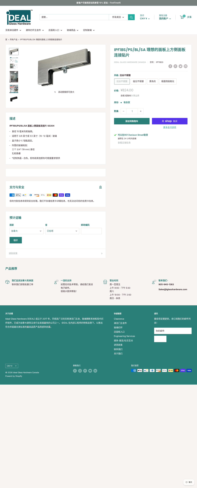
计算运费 (135, 95)
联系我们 (118, 349)
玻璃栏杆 (118, 327)
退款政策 (13, 253)
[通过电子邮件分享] (185, 66)
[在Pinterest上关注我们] (85, 371)
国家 (12, 225)
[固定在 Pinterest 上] (175, 66)
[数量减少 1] (123, 111)
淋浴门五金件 (120, 323)
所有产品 (13, 39)
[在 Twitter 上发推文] (180, 66)
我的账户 (164, 18)
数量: (116, 111)
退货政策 (118, 344)
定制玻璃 (87, 30)
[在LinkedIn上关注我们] (95, 371)
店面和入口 (54, 30)
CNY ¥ (9, 366)
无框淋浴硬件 (11, 30)
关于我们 (118, 353)
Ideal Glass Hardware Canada (130, 62)
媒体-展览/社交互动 (123, 340)
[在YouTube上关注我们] (90, 371)
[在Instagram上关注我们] (80, 371)
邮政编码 (85, 225)
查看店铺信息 (124, 142)
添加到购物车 (131, 121)
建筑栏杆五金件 (33, 30)
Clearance (119, 318)
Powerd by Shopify (13, 376)
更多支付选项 (169, 127)
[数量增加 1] (141, 111)
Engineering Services (124, 336)
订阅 (160, 339)
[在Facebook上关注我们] (75, 371)
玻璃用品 (71, 30)
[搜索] (131, 17)
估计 (16, 240)
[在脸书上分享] (170, 66)
